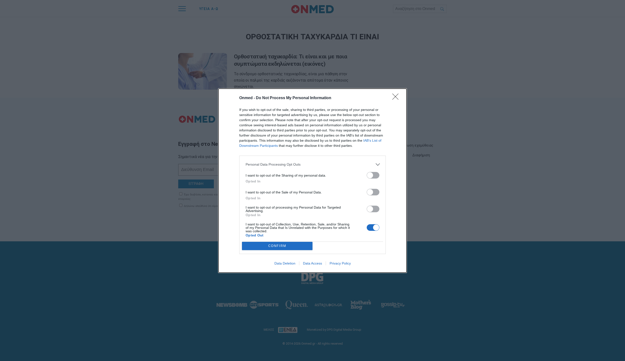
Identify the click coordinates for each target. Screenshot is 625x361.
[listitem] (312, 164)
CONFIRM (277, 246)
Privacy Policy (340, 263)
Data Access (312, 263)
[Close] (397, 98)
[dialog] (312, 181)
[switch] (373, 175)
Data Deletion (284, 263)
